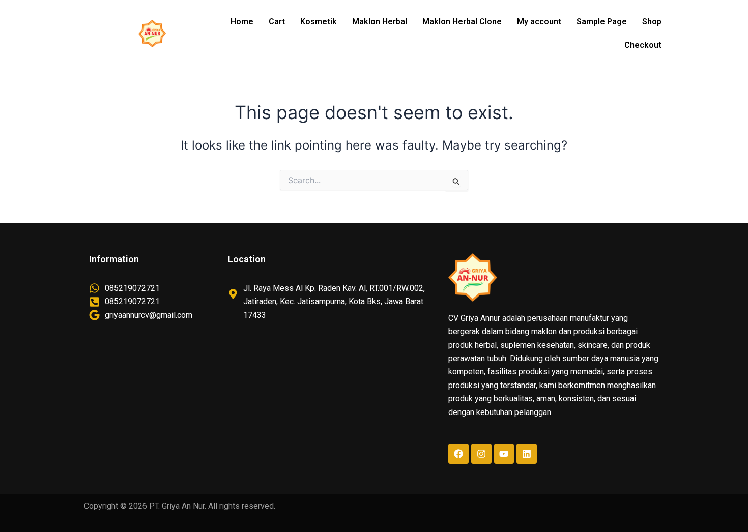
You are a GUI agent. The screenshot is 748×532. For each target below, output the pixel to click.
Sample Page (602, 21)
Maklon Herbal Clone (462, 21)
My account (539, 21)
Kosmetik (318, 21)
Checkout (642, 45)
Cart (277, 21)
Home (242, 21)
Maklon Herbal (379, 21)
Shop (651, 21)
